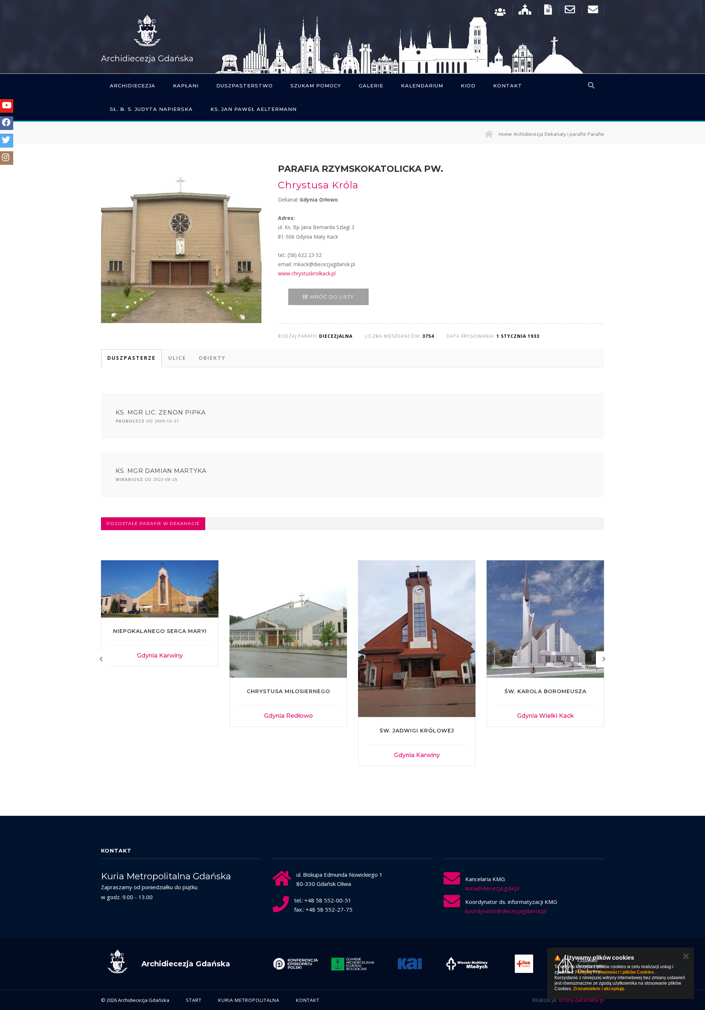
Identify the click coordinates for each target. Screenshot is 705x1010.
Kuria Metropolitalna (248, 1000)
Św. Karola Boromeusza (417, 691)
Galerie (371, 85)
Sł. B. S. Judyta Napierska (151, 109)
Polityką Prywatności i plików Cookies (614, 972)
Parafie (596, 134)
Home (505, 134)
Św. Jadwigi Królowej (288, 730)
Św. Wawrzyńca (545, 691)
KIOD (468, 85)
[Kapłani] (500, 11)
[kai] (355, 964)
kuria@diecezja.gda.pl (492, 888)
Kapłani (186, 85)
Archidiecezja (132, 85)
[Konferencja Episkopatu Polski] (583, 964)
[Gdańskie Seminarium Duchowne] (526, 964)
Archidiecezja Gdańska (147, 59)
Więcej (160, 716)
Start (194, 1000)
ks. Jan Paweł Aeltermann (253, 109)
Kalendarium (422, 85)
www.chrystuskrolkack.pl (307, 273)
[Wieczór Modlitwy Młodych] (412, 964)
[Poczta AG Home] (593, 11)
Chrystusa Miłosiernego (160, 691)
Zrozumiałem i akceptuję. (599, 988)
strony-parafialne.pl (581, 999)
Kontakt (507, 85)
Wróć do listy (331, 297)
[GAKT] (298, 964)
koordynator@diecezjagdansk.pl (505, 911)
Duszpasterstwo (244, 85)
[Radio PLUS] (469, 964)
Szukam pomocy (315, 85)
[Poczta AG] (570, 11)
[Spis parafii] (524, 11)
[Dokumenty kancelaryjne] (548, 11)
